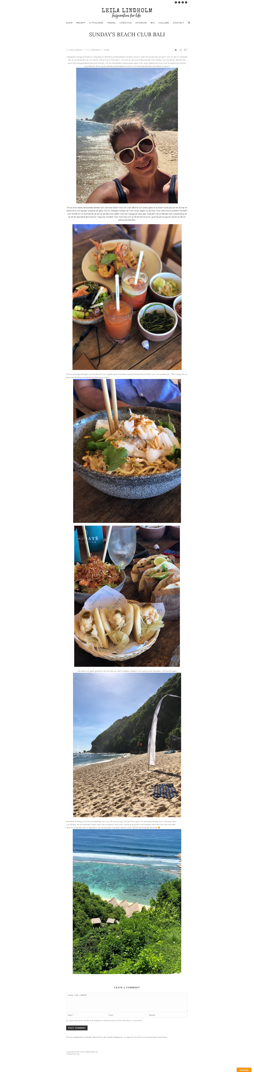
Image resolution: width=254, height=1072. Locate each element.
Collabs (164, 22)
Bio (153, 22)
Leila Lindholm (76, 50)
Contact (178, 22)
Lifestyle (126, 22)
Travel (111, 22)
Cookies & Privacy (73, 1054)
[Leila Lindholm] (127, 12)
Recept (80, 22)
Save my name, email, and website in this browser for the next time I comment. (105, 1020)
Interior (141, 22)
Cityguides (96, 22)
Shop (69, 22)
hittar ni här (104, 377)
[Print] (176, 49)
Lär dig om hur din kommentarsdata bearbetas (145, 1037)
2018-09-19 (95, 50)
